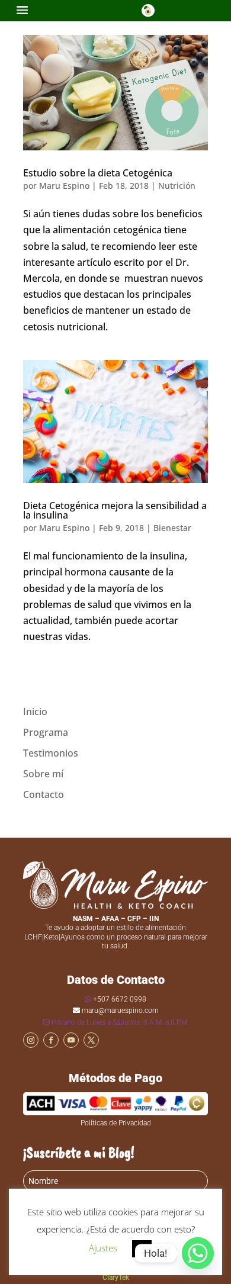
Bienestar (172, 527)
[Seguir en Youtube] (71, 1040)
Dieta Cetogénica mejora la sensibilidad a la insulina (115, 510)
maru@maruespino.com (120, 1010)
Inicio (35, 711)
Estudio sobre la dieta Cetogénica (97, 172)
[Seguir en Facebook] (51, 1040)
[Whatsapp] (198, 1253)
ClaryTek (115, 1277)
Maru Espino (64, 185)
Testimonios (50, 753)
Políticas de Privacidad (116, 1123)
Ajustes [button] (103, 1248)
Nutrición (176, 185)
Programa (45, 732)
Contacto (43, 794)
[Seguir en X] (91, 1040)
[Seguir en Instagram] (30, 1040)
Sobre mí (43, 773)
